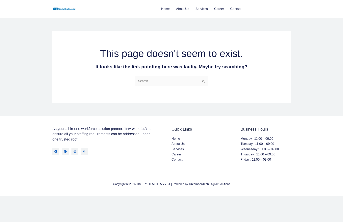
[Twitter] (65, 151)
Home (165, 9)
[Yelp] (84, 151)
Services (202, 9)
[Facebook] (55, 151)
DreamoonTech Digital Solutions (209, 184)
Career (219, 9)
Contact (235, 9)
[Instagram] (74, 151)
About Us (182, 9)
